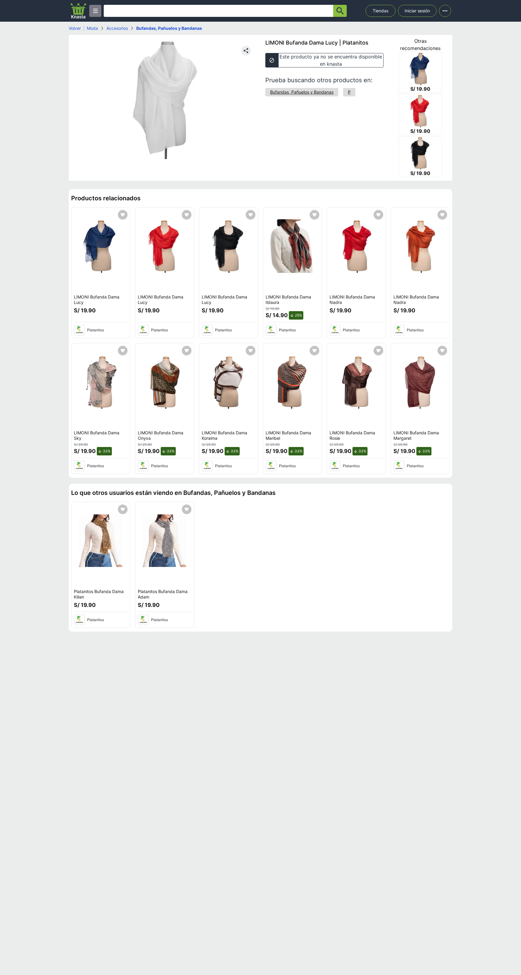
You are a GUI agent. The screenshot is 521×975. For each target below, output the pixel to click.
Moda (92, 28)
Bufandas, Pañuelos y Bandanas (169, 28)
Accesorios (117, 28)
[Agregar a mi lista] (123, 215)
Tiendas (380, 10)
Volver (75, 28)
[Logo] (78, 10)
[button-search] (340, 11)
